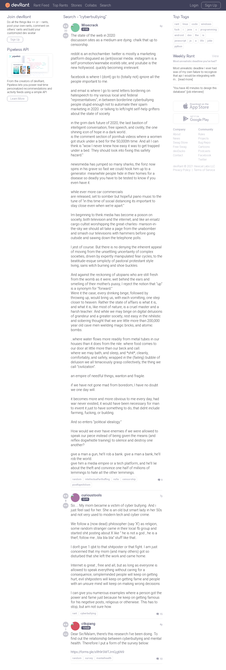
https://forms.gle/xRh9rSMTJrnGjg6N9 (97, 652)
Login (194, 5)
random (77, 479)
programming (208, 29)
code (195, 24)
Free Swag (179, 146)
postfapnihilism (81, 484)
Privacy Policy (182, 170)
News (176, 138)
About (176, 134)
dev (189, 35)
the (197, 35)
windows (206, 24)
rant (74, 613)
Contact (178, 155)
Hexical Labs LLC (204, 166)
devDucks (179, 151)
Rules (201, 134)
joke (209, 40)
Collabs (91, 5)
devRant (178, 166)
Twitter (202, 159)
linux (185, 24)
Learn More (17, 98)
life (202, 40)
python (178, 46)
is (203, 35)
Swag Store (180, 142)
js (190, 40)
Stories (76, 5)
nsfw (116, 479)
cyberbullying (88, 613)
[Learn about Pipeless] (30, 65)
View (215, 56)
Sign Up (211, 5)
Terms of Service (204, 170)
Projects (203, 138)
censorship (129, 479)
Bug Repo (204, 142)
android (179, 35)
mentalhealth (103, 658)
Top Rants (60, 5)
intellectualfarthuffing (97, 479)
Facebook (204, 155)
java (189, 29)
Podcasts (204, 151)
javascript (180, 40)
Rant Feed (41, 5)
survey (89, 658)
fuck (176, 29)
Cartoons (204, 146)
